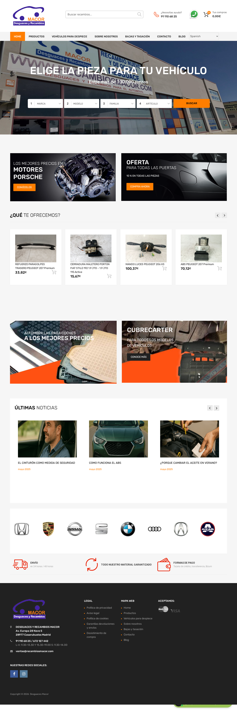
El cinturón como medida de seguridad (46, 462)
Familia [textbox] (114, 103)
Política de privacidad (99, 607)
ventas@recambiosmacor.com (35, 651)
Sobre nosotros (106, 36)
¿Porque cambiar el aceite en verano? (188, 462)
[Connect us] (14, 674)
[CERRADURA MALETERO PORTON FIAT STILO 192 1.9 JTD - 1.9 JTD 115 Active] (90, 248)
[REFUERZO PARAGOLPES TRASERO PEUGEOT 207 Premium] (35, 248)
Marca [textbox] (41, 103)
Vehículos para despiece (69, 36)
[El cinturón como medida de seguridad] (47, 438)
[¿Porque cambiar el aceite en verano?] (189, 438)
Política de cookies (98, 618)
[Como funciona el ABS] (118, 438)
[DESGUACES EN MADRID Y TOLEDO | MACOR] (26, 16)
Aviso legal (93, 613)
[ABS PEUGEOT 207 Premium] (201, 248)
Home (17, 36)
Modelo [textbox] (78, 103)
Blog (182, 36)
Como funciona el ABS (105, 462)
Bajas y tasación (137, 36)
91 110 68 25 (169, 16)
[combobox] (45, 103)
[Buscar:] (104, 14)
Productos (36, 36)
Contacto (164, 36)
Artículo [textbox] (152, 103)
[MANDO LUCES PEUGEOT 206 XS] (146, 248)
